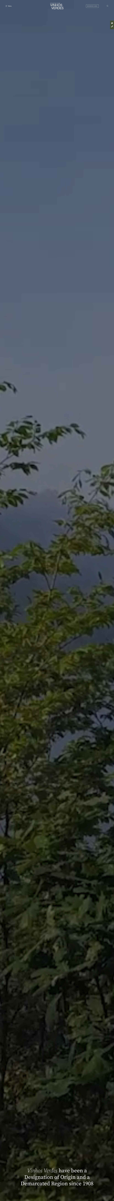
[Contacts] (112, 26)
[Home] (112, 23)
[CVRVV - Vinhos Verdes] (53, 6)
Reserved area (92, 6)
